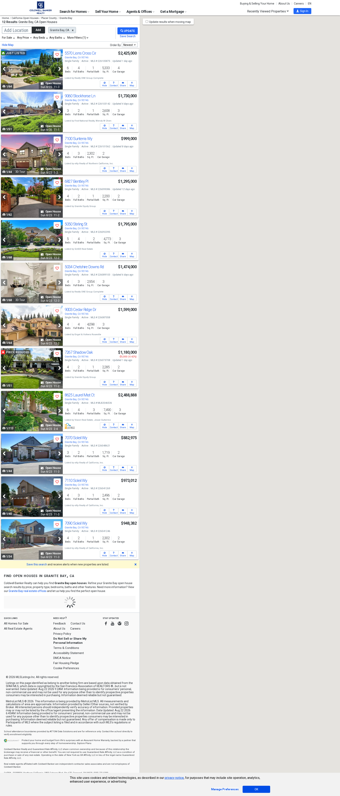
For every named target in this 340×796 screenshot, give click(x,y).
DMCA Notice (62, 658)
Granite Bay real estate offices (27, 591)
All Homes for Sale (16, 623)
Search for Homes (73, 11)
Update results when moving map (170, 21)
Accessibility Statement (68, 653)
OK (256, 789)
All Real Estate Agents (18, 628)
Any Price (23, 37)
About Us (284, 3)
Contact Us (78, 623)
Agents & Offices (139, 11)
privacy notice (174, 778)
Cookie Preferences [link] (66, 668)
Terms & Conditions (66, 648)
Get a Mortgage (172, 11)
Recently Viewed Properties (267, 11)
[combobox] (8, 37)
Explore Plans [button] (84, 743)
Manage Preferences (225, 789)
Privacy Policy (62, 634)
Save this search (37, 564)
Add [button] (38, 30)
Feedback (59, 623)
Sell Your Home (107, 11)
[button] (302, 11)
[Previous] (4, 68)
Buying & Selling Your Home (257, 3)
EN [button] (309, 3)
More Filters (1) (76, 37)
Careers (299, 3)
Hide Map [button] (8, 44)
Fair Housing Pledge (66, 663)
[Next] (59, 68)
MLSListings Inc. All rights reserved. (37, 677)
